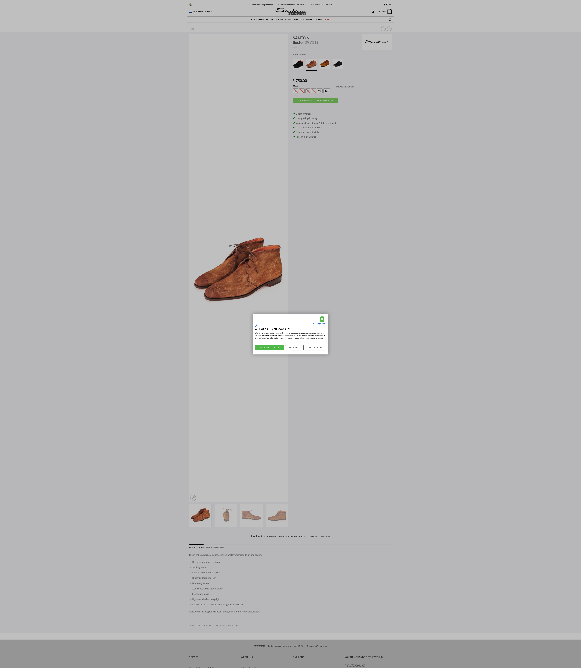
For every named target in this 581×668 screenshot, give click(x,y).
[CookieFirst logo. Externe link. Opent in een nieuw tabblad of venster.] (256, 325)
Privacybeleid (319, 323)
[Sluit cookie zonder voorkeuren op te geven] (322, 319)
